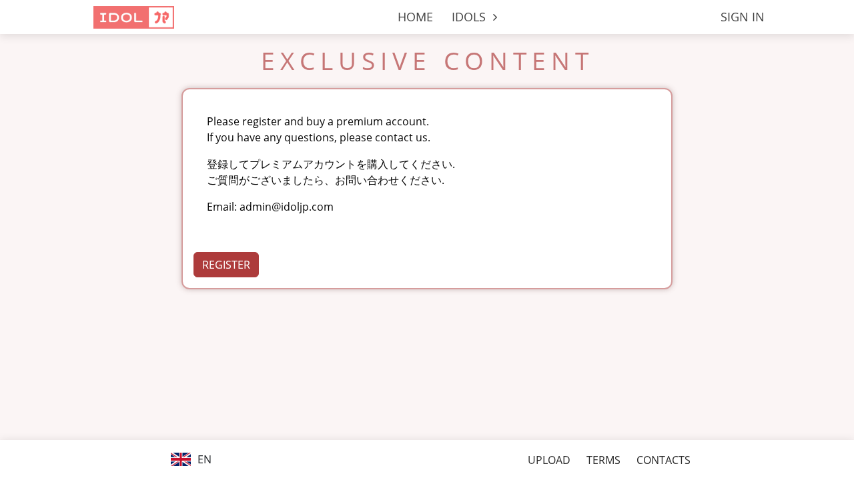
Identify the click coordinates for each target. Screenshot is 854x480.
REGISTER (226, 264)
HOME (415, 17)
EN (203, 459)
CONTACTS (663, 460)
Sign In (743, 17)
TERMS (603, 460)
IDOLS (470, 17)
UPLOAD (549, 460)
